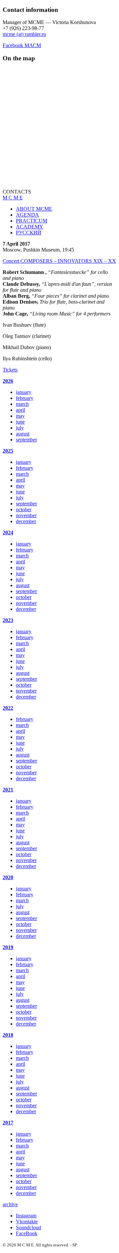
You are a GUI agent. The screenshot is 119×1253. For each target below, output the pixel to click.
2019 (8, 947)
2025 (8, 451)
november (26, 515)
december (26, 521)
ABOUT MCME (34, 209)
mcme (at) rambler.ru (24, 34)
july (20, 428)
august (22, 433)
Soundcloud (28, 1227)
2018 (8, 1035)
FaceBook (26, 1233)
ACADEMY (29, 226)
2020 (8, 877)
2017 (8, 1122)
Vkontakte (27, 1221)
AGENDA (27, 215)
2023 (8, 620)
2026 (8, 381)
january (23, 392)
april (20, 410)
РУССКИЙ (28, 232)
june (20, 422)
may (20, 416)
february (24, 398)
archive (10, 1204)
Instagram (26, 1215)
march (22, 404)
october (23, 509)
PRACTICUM (31, 221)
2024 (8, 532)
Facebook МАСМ (22, 45)
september (26, 439)
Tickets (10, 370)
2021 (8, 789)
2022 (8, 708)
